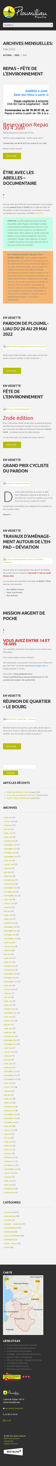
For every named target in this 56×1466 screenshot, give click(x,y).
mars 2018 (8, 1146)
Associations (10, 1216)
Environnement (10, 1228)
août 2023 (8, 942)
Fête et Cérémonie (12, 1236)
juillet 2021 (9, 1021)
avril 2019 (8, 1099)
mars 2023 (8, 962)
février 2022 (9, 1009)
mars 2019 (8, 1103)
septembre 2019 (11, 1079)
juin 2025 (8, 868)
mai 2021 (7, 1025)
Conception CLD (11, 1444)
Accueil (7, 55)
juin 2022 (8, 993)
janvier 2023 (9, 970)
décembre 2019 (10, 1071)
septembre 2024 (11, 896)
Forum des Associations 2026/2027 (21, 795)
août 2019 (8, 1083)
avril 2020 (8, 1064)
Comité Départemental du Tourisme (22, 1345)
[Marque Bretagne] (13, 1451)
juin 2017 (8, 1153)
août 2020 (8, 1048)
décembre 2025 (10, 845)
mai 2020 (7, 1060)
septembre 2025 (11, 857)
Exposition (9, 1232)
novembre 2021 (10, 1013)
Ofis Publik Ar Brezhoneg (17, 1363)
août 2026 (8, 817)
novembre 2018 (10, 1118)
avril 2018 (8, 1142)
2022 (16, 55)
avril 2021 (8, 1028)
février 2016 (9, 1189)
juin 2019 (8, 1091)
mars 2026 (8, 837)
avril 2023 (8, 958)
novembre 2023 (10, 931)
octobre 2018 (10, 1122)
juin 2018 (8, 1134)
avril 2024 (8, 915)
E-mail (8, 1420)
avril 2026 (8, 833)
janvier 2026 (9, 841)
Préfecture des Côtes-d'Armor (19, 1369)
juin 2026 (8, 825)
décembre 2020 (10, 1040)
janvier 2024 (9, 923)
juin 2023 (8, 950)
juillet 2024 (9, 903)
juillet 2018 (9, 1130)
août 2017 (8, 1150)
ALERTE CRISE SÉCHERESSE (18, 798)
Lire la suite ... (12, 156)
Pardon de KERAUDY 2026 (18, 792)
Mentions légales (11, 1438)
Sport (7, 1247)
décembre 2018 (10, 1114)
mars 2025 (8, 876)
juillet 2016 (9, 1173)
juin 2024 (8, 907)
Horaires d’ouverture (14, 1408)
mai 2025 (7, 872)
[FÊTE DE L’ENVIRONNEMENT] (17, 409)
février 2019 (9, 1107)
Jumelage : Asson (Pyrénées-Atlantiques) (24, 1354)
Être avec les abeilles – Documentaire (20, 178)
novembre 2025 (10, 849)
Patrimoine (8, 1240)
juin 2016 (8, 1177)
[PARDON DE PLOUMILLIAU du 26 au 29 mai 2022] (25, 346)
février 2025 (9, 880)
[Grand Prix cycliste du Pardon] (17, 483)
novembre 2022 (10, 974)
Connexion (8, 1441)
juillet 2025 (9, 864)
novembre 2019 (10, 1075)
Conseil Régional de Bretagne (19, 1351)
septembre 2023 (11, 939)
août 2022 (8, 985)
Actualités (9, 1212)
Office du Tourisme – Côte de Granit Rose (24, 1360)
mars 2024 (8, 919)
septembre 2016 (11, 1169)
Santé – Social (10, 1243)
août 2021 (8, 1017)
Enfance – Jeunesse (12, 1224)
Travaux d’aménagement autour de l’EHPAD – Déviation (27, 542)
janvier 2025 (9, 884)
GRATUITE (38, 213)
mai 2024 (7, 911)
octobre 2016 (10, 1165)
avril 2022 (8, 1001)
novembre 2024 (10, 888)
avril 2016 (8, 1181)
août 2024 (8, 899)
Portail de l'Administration (18, 1366)
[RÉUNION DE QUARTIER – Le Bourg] (20, 719)
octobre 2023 (10, 935)
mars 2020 (8, 1068)
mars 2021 (8, 1032)
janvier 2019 (9, 1110)
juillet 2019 (9, 1087)
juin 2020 (8, 1056)
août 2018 (8, 1126)
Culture (7, 1220)
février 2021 (9, 1036)
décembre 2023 (10, 927)
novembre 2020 (10, 1044)
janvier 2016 (9, 1193)
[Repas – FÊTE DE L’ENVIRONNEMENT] (26, 102)
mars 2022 (8, 1005)
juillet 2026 (9, 821)
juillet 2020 (9, 1052)
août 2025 (8, 860)
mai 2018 (7, 1138)
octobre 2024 (10, 892)
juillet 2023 (9, 946)
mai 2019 (7, 1095)
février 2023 (9, 966)
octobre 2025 (10, 853)
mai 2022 (7, 997)
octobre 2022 (10, 978)
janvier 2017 (9, 1161)
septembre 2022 (11, 982)
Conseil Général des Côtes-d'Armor (21, 1348)
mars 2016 (8, 1185)
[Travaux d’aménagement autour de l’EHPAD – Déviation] (28, 561)
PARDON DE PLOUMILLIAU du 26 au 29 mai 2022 (26, 329)
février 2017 (9, 1157)
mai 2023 (7, 954)
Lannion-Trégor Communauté (19, 1357)
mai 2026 (7, 829)
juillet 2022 (9, 989)
